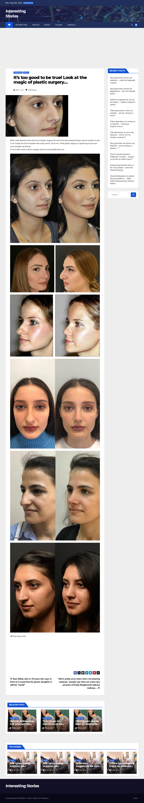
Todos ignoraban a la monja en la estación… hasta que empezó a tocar (122, 124)
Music (47, 25)
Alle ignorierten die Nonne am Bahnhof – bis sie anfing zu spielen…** (122, 145)
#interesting (32, 90)
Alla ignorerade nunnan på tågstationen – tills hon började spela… (122, 91)
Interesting (21, 25)
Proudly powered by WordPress (16, 798)
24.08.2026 (16, 770)
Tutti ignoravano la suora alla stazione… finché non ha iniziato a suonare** (122, 134)
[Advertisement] (72, 45)
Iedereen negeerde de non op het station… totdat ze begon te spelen (122, 102)
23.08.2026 (49, 770)
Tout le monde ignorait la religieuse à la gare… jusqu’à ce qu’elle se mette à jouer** (122, 156)
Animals (71, 25)
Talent (58, 25)
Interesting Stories (22, 786)
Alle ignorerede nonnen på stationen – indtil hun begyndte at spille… (122, 80)
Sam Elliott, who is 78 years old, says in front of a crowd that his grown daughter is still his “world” (31, 682)
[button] (132, 25)
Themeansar (44, 798)
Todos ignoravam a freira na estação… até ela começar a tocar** (121, 113)
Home (135, 798)
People (35, 25)
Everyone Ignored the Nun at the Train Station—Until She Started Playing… (122, 167)
